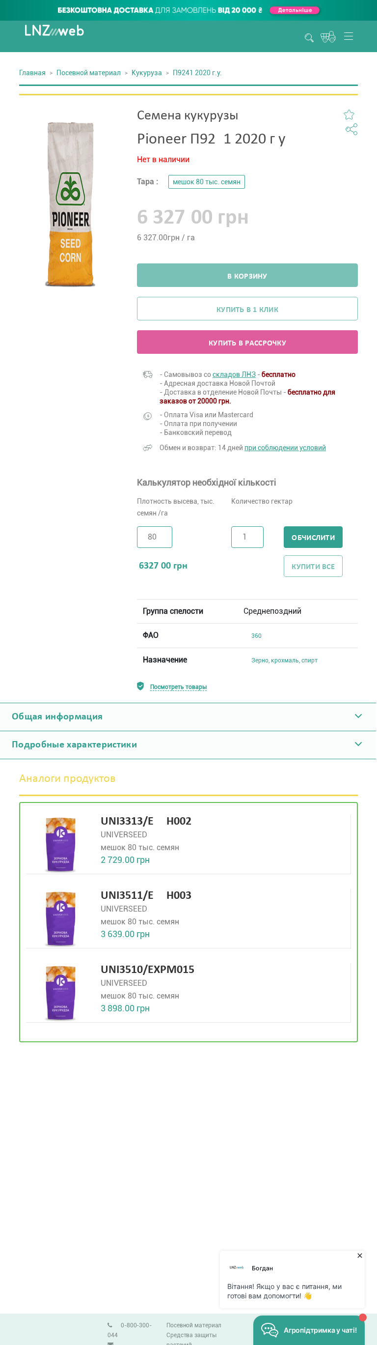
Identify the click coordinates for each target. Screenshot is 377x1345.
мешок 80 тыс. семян (207, 182)
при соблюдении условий (285, 448)
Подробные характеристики (74, 745)
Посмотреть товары (178, 687)
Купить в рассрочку (247, 343)
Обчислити (313, 538)
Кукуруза (147, 73)
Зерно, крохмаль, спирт (284, 660)
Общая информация (57, 717)
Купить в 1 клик (247, 310)
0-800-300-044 (130, 1330)
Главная (32, 73)
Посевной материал (88, 73)
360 (256, 635)
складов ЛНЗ (234, 374)
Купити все (313, 567)
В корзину (247, 277)
